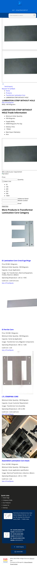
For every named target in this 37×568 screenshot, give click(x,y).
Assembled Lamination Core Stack (15, 461)
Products (9, 93)
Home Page (6, 498)
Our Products (7, 503)
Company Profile (7, 500)
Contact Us (6, 505)
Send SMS (20, 551)
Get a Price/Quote (8, 102)
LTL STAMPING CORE (10, 396)
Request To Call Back (8, 89)
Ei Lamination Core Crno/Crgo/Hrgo (16, 261)
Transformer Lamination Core (15, 95)
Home (8, 91)
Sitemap (5, 508)
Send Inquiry (8, 86)
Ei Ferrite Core (8, 329)
